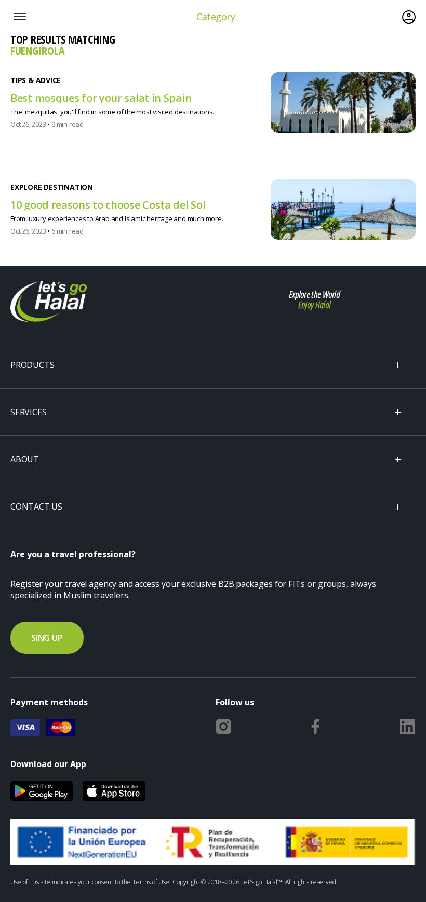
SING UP (47, 638)
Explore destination (51, 187)
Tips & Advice (35, 80)
